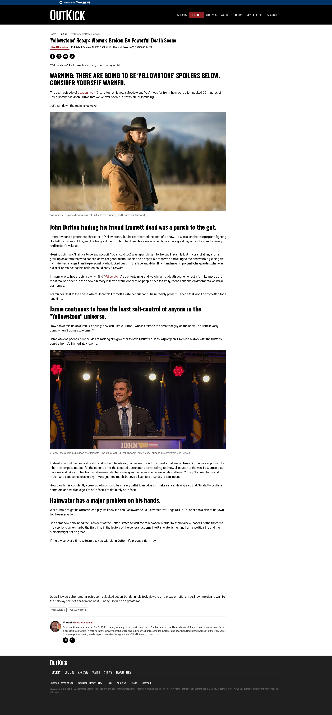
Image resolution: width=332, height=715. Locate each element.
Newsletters (255, 15)
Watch (225, 15)
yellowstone (78, 610)
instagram (65, 640)
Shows (238, 15)
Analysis (211, 15)
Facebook (52, 56)
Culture (196, 15)
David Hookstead (59, 47)
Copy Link (72, 56)
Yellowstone (113, 276)
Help (109, 682)
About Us (121, 682)
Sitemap (146, 682)
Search (272, 15)
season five (85, 92)
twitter (72, 640)
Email (65, 56)
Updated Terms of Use (61, 682)
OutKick (68, 14)
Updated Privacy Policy (90, 682)
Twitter (59, 56)
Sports (182, 15)
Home (53, 34)
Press (134, 682)
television (59, 610)
